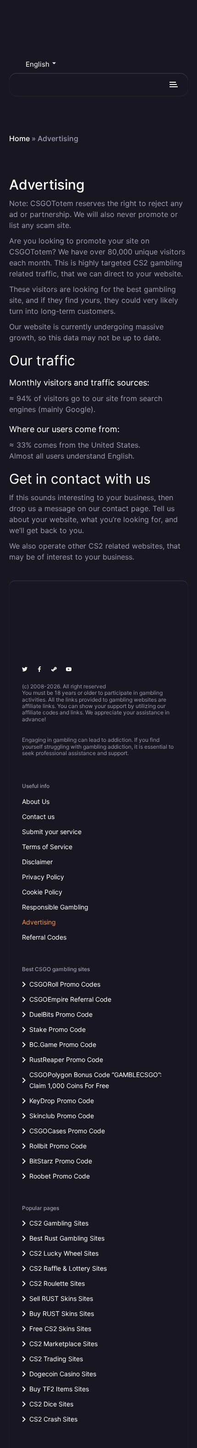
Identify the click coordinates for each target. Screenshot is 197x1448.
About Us (35, 801)
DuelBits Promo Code (61, 1014)
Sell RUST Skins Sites (61, 1298)
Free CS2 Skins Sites (60, 1328)
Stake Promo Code (57, 1029)
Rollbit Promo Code (58, 1146)
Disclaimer (37, 862)
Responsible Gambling (55, 907)
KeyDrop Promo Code (61, 1100)
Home (19, 138)
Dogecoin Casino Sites (62, 1374)
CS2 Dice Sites (51, 1404)
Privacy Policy (43, 877)
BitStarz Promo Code (60, 1161)
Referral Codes (44, 937)
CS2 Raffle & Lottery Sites (68, 1268)
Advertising (39, 922)
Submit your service (52, 831)
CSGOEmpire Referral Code (70, 999)
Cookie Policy (42, 892)
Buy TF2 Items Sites (59, 1389)
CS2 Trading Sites (56, 1359)
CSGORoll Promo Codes (64, 984)
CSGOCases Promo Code (67, 1131)
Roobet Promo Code (59, 1176)
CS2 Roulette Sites (57, 1283)
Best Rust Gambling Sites (66, 1238)
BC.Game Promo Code (62, 1044)
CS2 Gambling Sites (58, 1223)
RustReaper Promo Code (66, 1059)
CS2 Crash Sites (53, 1419)
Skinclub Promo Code (61, 1116)
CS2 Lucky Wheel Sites (63, 1253)
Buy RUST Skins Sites (61, 1313)
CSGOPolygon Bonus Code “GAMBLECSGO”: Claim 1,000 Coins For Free (95, 1080)
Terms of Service (47, 847)
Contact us (38, 816)
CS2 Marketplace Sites (63, 1344)
